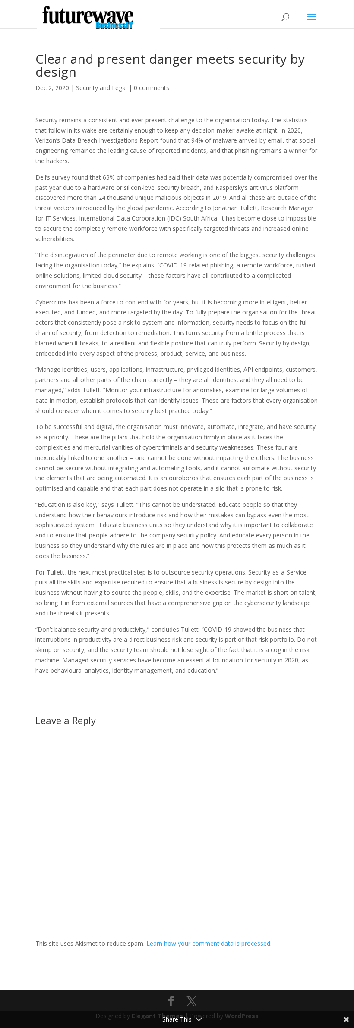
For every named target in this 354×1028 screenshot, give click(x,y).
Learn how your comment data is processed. (209, 943)
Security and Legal (101, 88)
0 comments (151, 88)
